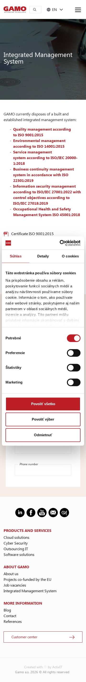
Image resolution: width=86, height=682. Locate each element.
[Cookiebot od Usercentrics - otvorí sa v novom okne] (61, 243)
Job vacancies (15, 585)
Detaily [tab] (43, 256)
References (13, 621)
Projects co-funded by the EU (27, 579)
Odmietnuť (43, 435)
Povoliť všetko (43, 404)
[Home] (15, 9)
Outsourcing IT (16, 548)
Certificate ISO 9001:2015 (32, 233)
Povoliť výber (43, 419)
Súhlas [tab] (16, 256)
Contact (10, 615)
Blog (7, 609)
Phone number (29, 464)
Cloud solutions (16, 537)
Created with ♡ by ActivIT (43, 667)
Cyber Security (16, 542)
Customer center (24, 637)
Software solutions (19, 554)
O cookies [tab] (70, 256)
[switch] (74, 353)
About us (11, 573)
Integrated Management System (30, 590)
